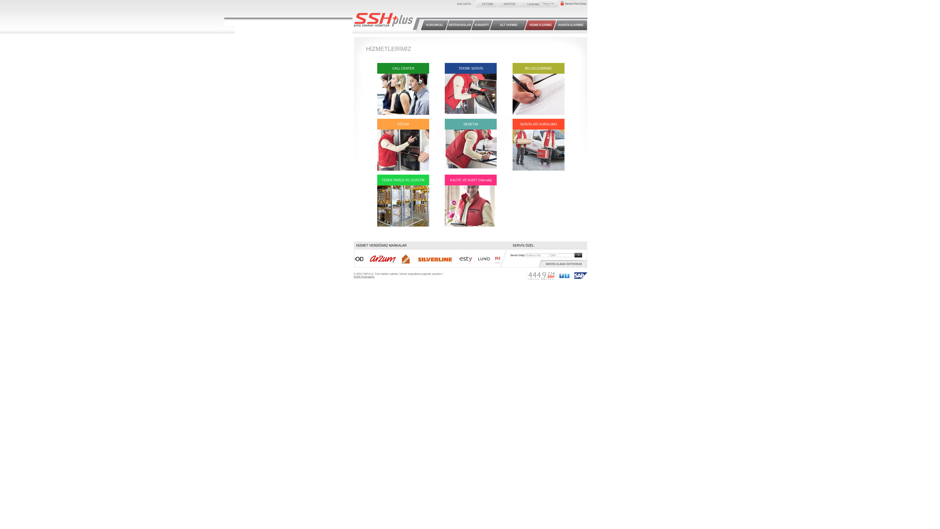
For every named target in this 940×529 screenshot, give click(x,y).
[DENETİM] (471, 169)
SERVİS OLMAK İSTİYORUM (564, 264)
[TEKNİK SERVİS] (471, 114)
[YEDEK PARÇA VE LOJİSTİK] (403, 225)
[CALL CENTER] (403, 114)
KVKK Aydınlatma (364, 276)
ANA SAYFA (464, 3)
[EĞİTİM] (403, 169)
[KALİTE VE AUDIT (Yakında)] (471, 225)
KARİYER (509, 3)
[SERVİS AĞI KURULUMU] (538, 169)
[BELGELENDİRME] (538, 114)
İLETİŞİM (487, 3)
